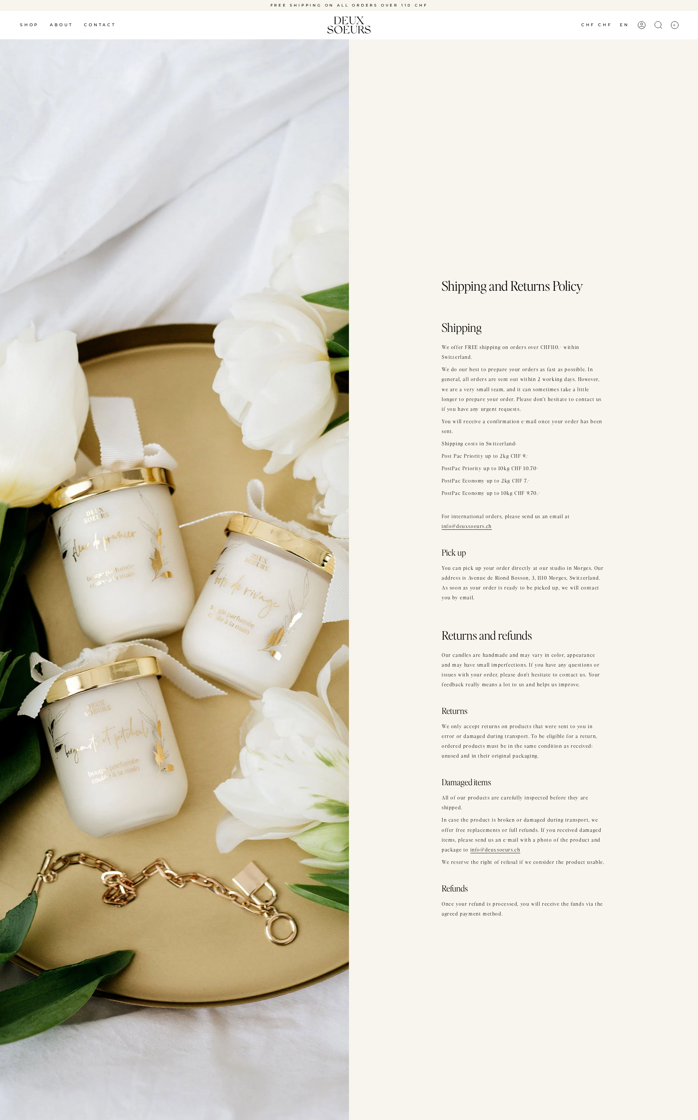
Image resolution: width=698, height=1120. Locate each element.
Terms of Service (490, 612)
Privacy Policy (459, 612)
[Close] (520, 488)
